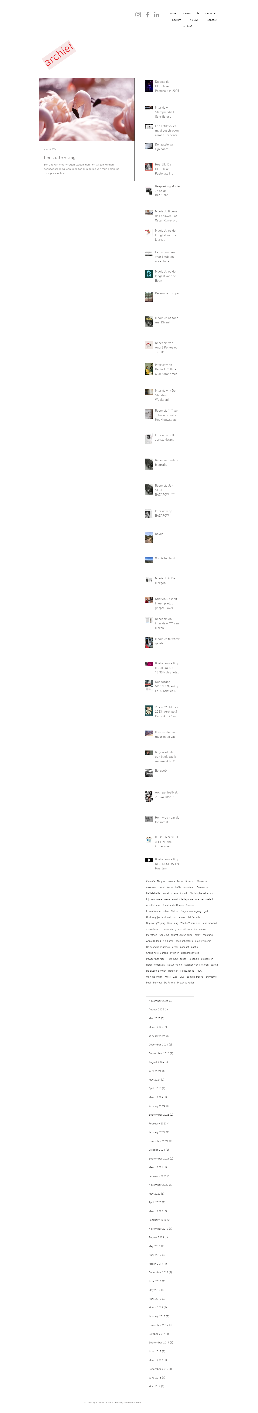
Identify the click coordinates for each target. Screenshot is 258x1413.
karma (171, 881)
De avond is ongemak (158, 947)
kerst (170, 887)
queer (183, 959)
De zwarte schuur (156, 971)
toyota (214, 965)
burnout (157, 982)
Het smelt (172, 959)
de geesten (207, 959)
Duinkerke (202, 887)
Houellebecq (187, 971)
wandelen (188, 887)
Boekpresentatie (190, 953)
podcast (184, 947)
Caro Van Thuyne (155, 881)
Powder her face (155, 959)
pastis (194, 947)
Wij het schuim (154, 977)
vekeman (151, 887)
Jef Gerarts (194, 917)
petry (198, 935)
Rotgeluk (173, 971)
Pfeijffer (174, 953)
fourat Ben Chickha (181, 935)
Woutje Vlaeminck (190, 923)
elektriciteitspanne (182, 899)
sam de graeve (195, 977)
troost (165, 893)
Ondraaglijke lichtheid (158, 917)
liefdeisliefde (153, 893)
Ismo (180, 881)
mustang (208, 935)
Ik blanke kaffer (185, 982)
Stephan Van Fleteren (196, 965)
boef (148, 982)
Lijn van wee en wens (158, 899)
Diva (182, 977)
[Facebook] (147, 14)
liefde (178, 887)
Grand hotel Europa (157, 953)
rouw (199, 971)
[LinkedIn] (156, 14)
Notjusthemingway (191, 911)
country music (203, 941)
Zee (175, 977)
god (206, 911)
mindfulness (153, 905)
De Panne (169, 982)
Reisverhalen (174, 965)
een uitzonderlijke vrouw (192, 929)
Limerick (190, 881)
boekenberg (169, 929)
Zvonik (184, 893)
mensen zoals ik (204, 899)
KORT (168, 977)
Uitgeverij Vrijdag (155, 923)
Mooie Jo (202, 881)
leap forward (209, 923)
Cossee (190, 905)
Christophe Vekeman (201, 893)
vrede (174, 893)
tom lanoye (179, 917)
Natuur (174, 911)
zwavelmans (153, 929)
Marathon (151, 935)
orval (162, 887)
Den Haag (172, 923)
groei (175, 947)
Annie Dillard (153, 941)
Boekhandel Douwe (173, 905)
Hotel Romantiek (155, 965)
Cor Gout (164, 935)
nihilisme (168, 941)
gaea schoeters (184, 941)
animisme (211, 977)
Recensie (193, 959)
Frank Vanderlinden (157, 911)
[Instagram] (138, 14)
